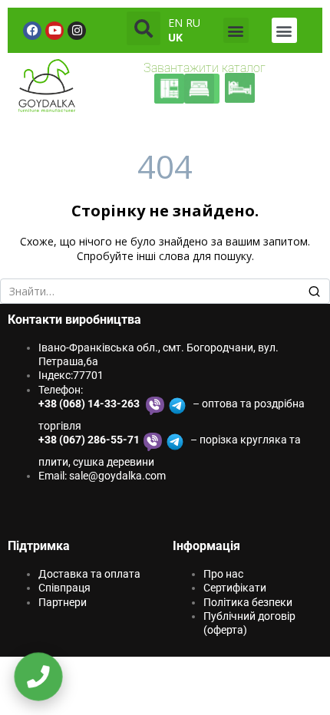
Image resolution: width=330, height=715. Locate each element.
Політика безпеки (247, 602)
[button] (143, 28)
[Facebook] (32, 30)
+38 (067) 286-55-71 (89, 439)
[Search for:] (165, 291)
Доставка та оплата (89, 574)
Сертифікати (234, 588)
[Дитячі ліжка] (240, 88)
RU (193, 22)
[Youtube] (54, 30)
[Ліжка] (204, 89)
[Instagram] (77, 30)
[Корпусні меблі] (169, 89)
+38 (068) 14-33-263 (90, 403)
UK (175, 37)
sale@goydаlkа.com (117, 476)
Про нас (223, 574)
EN (175, 22)
